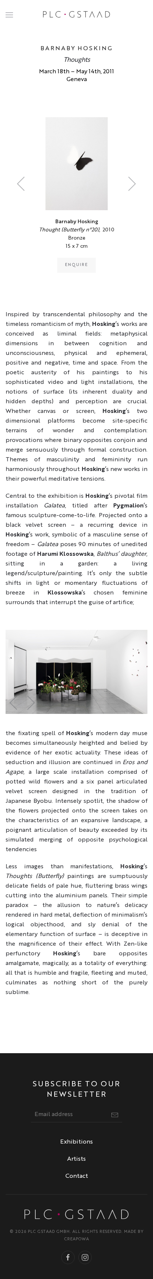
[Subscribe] (114, 1114)
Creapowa (76, 1239)
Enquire (76, 265)
